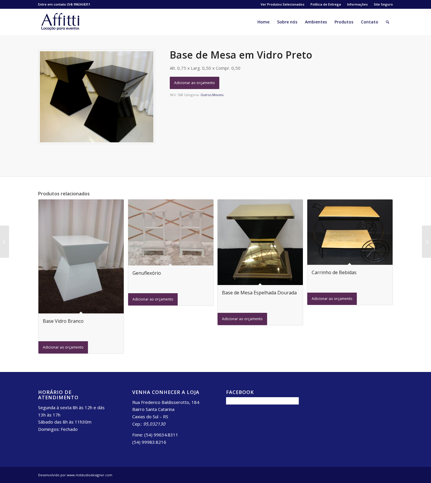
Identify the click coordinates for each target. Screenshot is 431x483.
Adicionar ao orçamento (194, 82)
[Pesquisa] (387, 22)
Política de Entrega (325, 4)
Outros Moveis (212, 95)
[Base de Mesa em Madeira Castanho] (426, 242)
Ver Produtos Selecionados (282, 4)
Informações (357, 4)
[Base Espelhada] (4, 242)
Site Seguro (383, 4)
